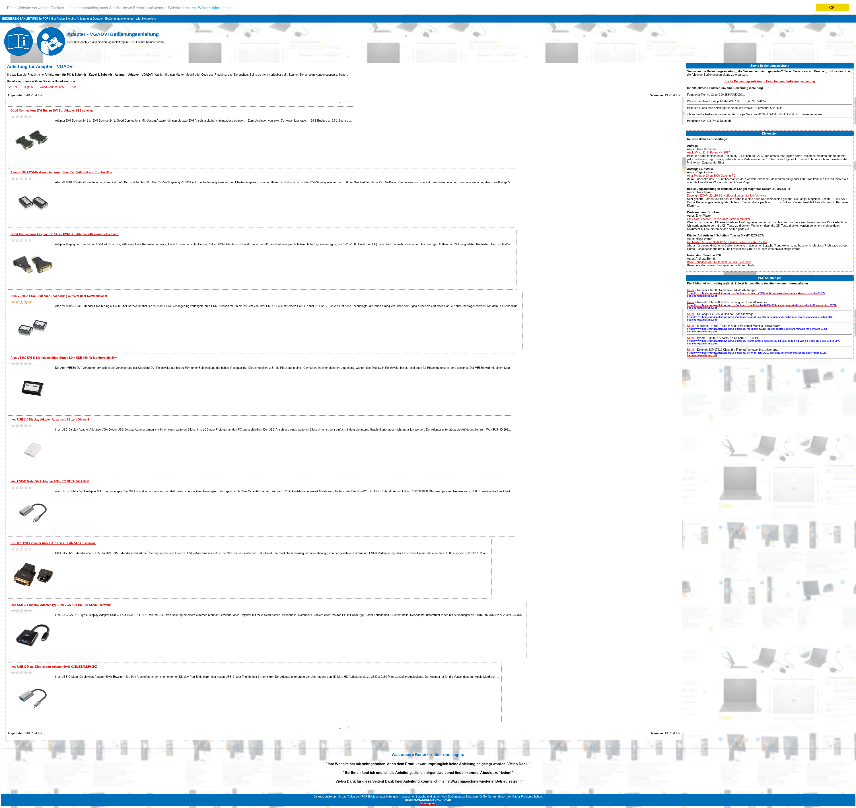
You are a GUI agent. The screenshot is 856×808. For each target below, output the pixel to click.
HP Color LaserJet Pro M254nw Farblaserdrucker (718, 219)
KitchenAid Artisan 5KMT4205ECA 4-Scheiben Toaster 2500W (727, 242)
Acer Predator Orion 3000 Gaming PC (711, 175)
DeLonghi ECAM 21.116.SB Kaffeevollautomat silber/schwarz (726, 195)
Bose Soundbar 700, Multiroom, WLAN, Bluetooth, (719, 262)
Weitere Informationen (216, 7)
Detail (690, 290)
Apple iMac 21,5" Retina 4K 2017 (708, 152)
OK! (832, 7)
